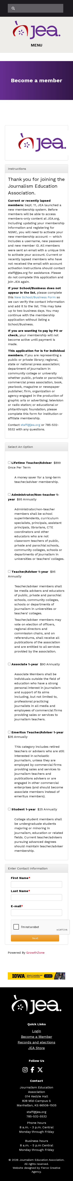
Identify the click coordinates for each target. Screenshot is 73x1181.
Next (35, 938)
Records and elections (36, 1042)
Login (36, 1031)
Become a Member (36, 1037)
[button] (36, 45)
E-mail (16, 906)
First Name (19, 878)
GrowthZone (35, 952)
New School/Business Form (35, 297)
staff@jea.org (30, 425)
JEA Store (36, 1048)
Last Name (19, 891)
